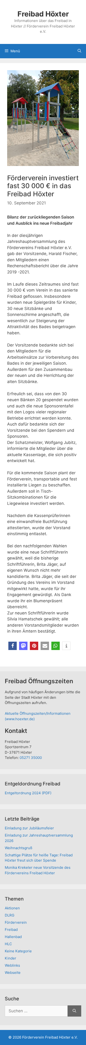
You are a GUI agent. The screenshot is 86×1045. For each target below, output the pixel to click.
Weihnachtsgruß (18, 848)
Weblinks (12, 965)
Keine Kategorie (18, 951)
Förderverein (16, 922)
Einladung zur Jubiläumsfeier (29, 828)
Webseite (13, 972)
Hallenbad (13, 936)
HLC (8, 944)
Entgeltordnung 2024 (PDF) (28, 793)
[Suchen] (74, 1011)
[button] (12, 646)
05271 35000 (31, 757)
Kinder (10, 958)
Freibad (11, 929)
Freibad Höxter (43, 14)
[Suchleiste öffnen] (79, 51)
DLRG (9, 915)
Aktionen (12, 908)
